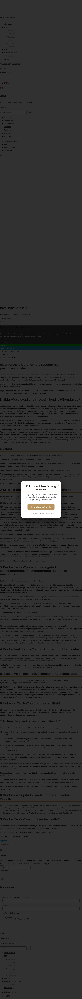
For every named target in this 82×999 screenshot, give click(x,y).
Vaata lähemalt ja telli (41, 507)
